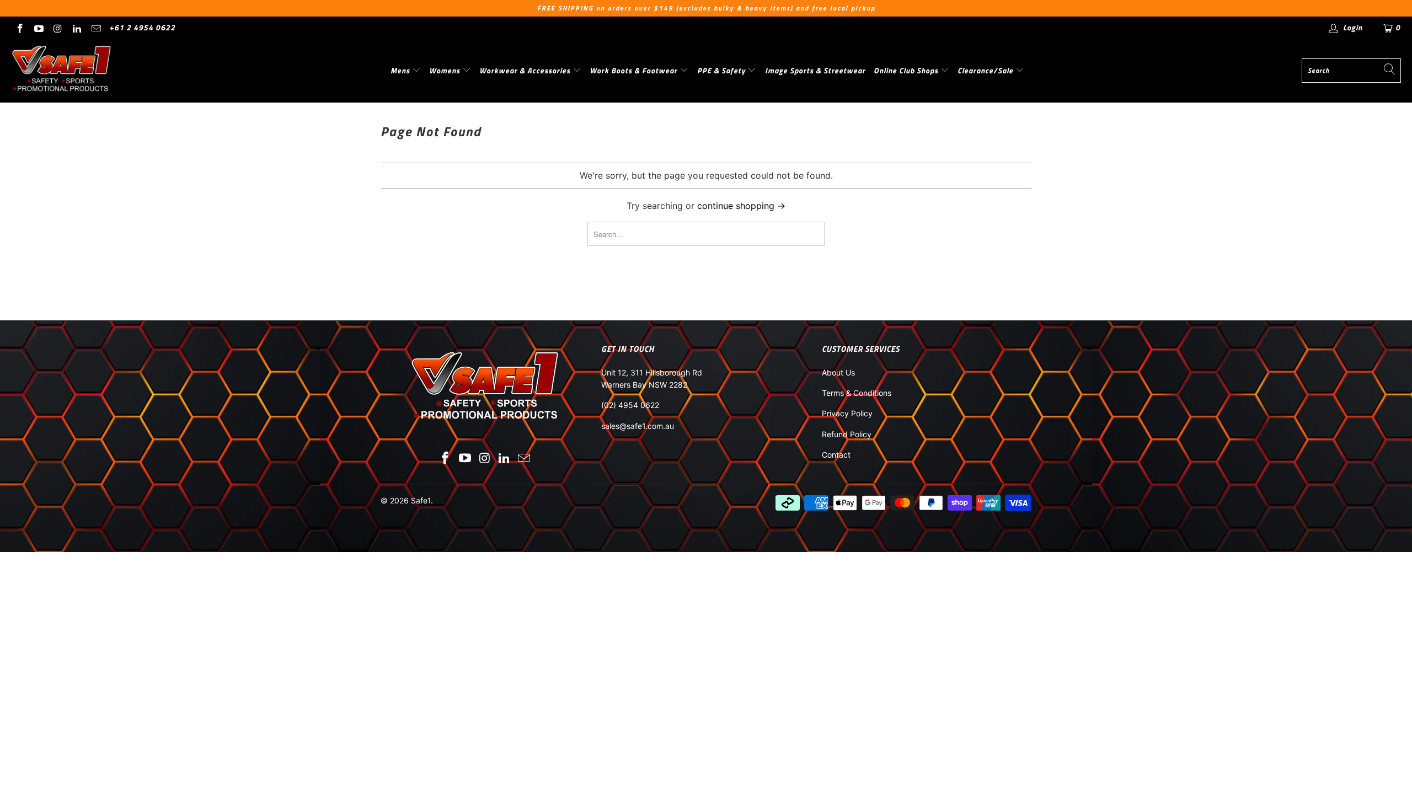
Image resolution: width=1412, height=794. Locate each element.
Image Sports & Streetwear (815, 70)
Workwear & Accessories (526, 70)
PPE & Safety (722, 70)
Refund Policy (846, 434)
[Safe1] (62, 70)
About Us (838, 372)
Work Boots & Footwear (635, 70)
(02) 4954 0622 (630, 405)
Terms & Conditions (856, 393)
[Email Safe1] (95, 27)
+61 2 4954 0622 (142, 27)
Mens (401, 70)
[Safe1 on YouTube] (38, 27)
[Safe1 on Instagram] (57, 27)
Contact (836, 454)
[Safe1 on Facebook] (19, 27)
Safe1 (421, 500)
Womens (445, 70)
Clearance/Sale (986, 70)
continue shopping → (741, 205)
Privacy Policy (847, 413)
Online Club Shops (907, 70)
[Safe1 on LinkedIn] (76, 27)
